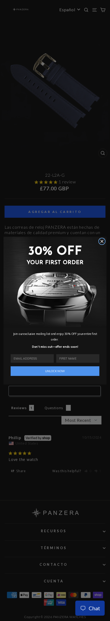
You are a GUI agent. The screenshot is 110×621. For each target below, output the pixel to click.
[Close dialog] (102, 241)
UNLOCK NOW (55, 371)
